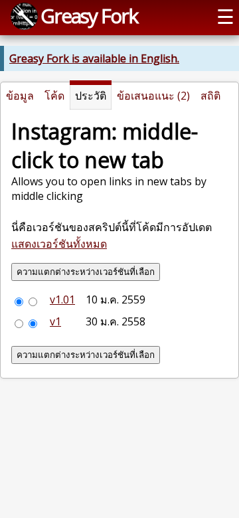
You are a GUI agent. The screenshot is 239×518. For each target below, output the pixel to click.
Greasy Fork (88, 15)
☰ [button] (225, 16)
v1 (55, 321)
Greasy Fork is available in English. (94, 58)
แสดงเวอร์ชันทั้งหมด (59, 243)
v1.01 (62, 299)
